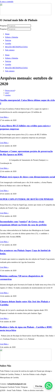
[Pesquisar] (32, 26)
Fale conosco (9, 50)
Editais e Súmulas (11, 37)
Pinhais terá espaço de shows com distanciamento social (27, 177)
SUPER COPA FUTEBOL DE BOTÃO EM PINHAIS (26, 199)
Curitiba (8, 43)
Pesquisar (3, 26)
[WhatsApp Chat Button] (48, 385)
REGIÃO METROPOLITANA (16, 47)
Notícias (8, 40)
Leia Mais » (4, 117)
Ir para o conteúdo (6, 2)
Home (7, 34)
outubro (8, 95)
